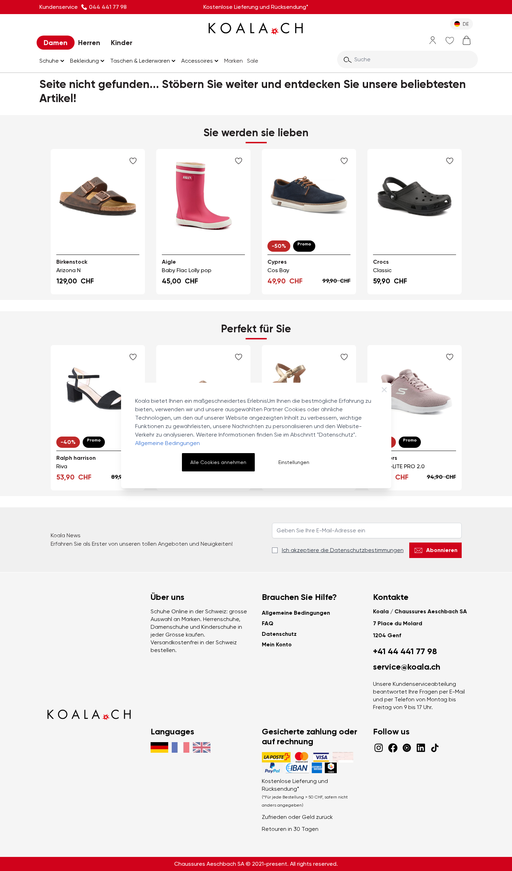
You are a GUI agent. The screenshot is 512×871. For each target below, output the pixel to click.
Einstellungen (293, 462)
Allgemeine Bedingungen (167, 443)
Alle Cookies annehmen (218, 462)
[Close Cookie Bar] (384, 390)
